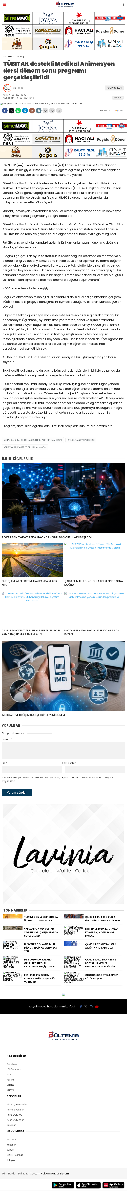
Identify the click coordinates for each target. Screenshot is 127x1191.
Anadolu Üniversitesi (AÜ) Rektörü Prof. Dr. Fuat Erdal (33, 440)
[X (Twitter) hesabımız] (85, 1007)
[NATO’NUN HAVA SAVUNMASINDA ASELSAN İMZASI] (94, 609)
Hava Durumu (14, 1114)
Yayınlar (11, 1125)
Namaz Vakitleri (15, 1109)
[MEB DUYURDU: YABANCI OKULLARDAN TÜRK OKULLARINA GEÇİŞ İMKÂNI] (12, 966)
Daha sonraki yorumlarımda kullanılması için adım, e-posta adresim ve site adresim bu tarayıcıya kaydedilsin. (58, 779)
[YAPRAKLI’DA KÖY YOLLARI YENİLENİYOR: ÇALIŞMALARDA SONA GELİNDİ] (12, 929)
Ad (4, 763)
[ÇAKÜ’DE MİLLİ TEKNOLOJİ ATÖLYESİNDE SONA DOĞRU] (94, 560)
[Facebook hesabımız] (81, 1007)
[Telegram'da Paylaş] (25, 110)
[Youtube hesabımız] (97, 1007)
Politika (11, 1079)
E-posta (70, 763)
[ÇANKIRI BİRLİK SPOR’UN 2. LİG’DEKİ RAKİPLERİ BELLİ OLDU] (74, 917)
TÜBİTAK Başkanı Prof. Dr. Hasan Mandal (25, 447)
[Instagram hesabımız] (91, 1007)
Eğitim (10, 1084)
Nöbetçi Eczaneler (17, 1104)
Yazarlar (11, 1144)
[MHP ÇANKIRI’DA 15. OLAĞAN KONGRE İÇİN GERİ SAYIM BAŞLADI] (74, 934)
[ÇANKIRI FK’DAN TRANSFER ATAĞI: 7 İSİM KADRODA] (74, 945)
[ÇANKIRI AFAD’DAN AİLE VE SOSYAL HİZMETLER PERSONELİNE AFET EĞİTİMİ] (74, 966)
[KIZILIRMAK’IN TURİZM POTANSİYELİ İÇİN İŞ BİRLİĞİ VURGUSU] (12, 980)
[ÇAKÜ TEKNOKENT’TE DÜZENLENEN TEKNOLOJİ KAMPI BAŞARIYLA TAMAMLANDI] (32, 609)
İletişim (11, 1160)
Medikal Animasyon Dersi (82, 440)
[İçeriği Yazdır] (39, 110)
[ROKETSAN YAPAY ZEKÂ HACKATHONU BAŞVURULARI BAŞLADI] (63, 498)
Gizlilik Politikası (15, 1155)
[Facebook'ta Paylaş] (5, 110)
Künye (10, 1149)
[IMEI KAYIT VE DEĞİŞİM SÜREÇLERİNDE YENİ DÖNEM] (63, 676)
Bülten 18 (18, 88)
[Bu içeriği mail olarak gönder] (32, 110)
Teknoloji (118, 97)
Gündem (12, 1064)
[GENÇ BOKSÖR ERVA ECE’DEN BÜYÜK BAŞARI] (74, 982)
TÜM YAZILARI (114, 88)
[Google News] (118, 110)
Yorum (7, 739)
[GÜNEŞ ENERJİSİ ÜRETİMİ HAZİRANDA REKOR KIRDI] (32, 560)
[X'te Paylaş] (11, 110)
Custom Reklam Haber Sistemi (49, 1173)
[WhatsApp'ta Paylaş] (18, 110)
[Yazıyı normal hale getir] (59, 110)
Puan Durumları (15, 1120)
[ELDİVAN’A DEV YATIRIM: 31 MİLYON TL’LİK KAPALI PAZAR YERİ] (12, 948)
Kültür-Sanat (14, 1069)
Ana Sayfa (12, 1139)
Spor (9, 1074)
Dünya (10, 1090)
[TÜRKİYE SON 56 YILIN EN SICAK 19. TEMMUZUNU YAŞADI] (12, 917)
